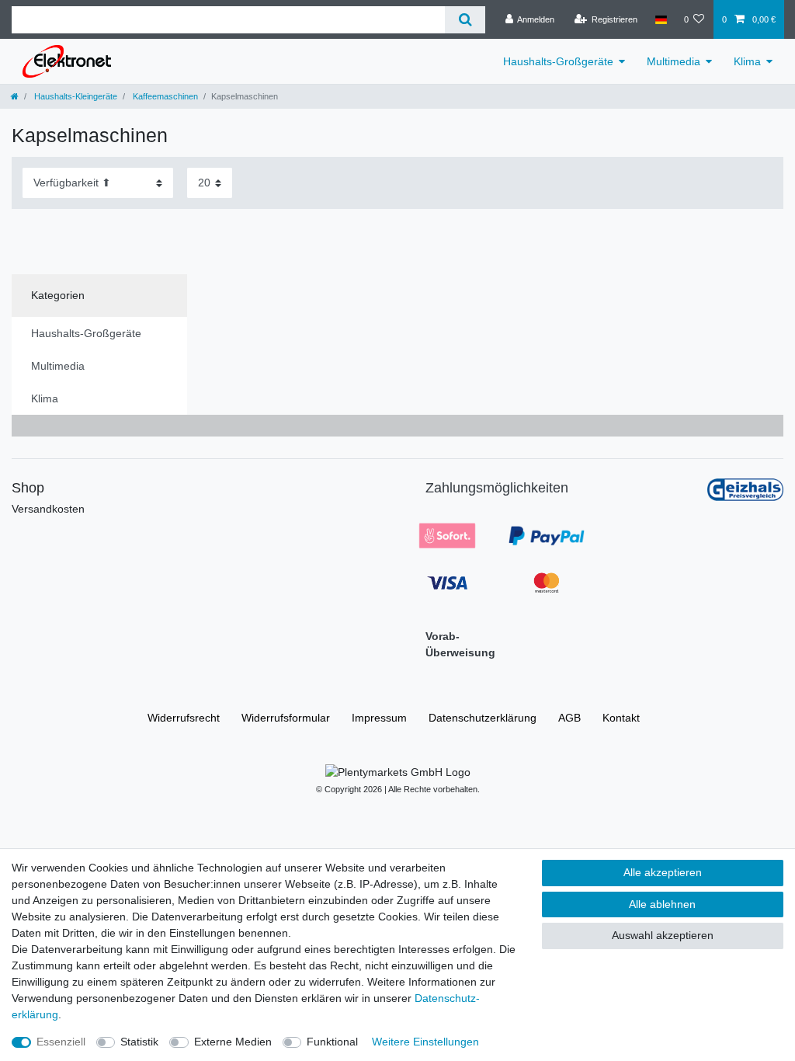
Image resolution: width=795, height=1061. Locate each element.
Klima (747, 61)
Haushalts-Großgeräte (558, 61)
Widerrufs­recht (184, 717)
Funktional (332, 1041)
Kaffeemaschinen (164, 96)
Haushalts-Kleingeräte (74, 96)
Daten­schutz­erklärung (482, 717)
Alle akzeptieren (662, 872)
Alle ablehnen (662, 904)
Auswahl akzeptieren (662, 935)
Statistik (139, 1041)
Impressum (379, 717)
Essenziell (60, 1041)
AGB (569, 717)
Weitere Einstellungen (425, 1041)
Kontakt (621, 717)
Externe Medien (233, 1041)
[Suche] (464, 19)
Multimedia (673, 61)
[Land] (660, 19)
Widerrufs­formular (285, 717)
